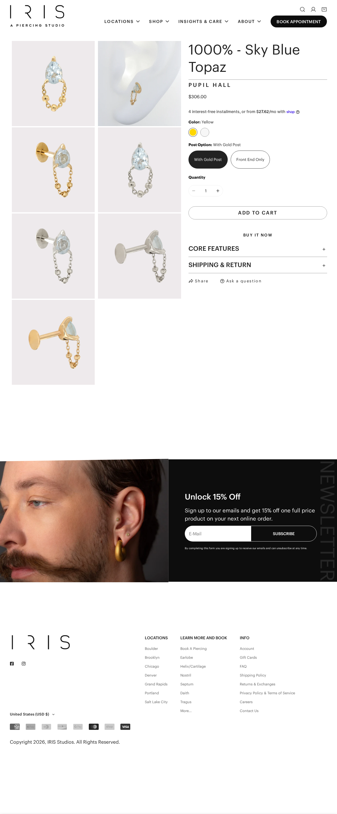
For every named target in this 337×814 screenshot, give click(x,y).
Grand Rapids (156, 684)
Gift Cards (248, 657)
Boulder (151, 648)
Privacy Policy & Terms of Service (267, 693)
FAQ (243, 666)
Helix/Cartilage (193, 666)
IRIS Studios (60, 742)
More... (186, 711)
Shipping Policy (253, 675)
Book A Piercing (193, 648)
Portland (152, 693)
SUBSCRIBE (284, 533)
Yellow (192, 132)
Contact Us (249, 711)
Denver (151, 675)
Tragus (185, 702)
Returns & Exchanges (257, 684)
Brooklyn (152, 657)
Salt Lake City (156, 702)
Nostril (185, 675)
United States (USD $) (29, 714)
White (204, 132)
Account (247, 648)
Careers (246, 702)
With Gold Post (208, 159)
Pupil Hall (210, 84)
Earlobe (186, 657)
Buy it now (257, 235)
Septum (186, 684)
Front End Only (250, 159)
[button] (324, 9)
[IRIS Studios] (37, 16)
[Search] (302, 9)
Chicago (152, 666)
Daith (184, 693)
